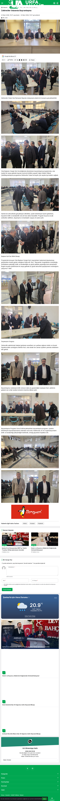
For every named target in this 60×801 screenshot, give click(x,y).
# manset (32, 523)
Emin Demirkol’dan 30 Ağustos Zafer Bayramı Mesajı (18, 705)
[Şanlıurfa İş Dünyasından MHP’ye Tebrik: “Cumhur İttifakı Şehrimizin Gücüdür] (15, 542)
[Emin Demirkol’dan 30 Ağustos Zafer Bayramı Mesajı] (30, 692)
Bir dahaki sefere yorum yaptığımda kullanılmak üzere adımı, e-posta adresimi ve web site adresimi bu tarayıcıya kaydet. (29, 585)
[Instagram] (32, 768)
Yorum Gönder (7, 589)
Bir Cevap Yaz (7, 560)
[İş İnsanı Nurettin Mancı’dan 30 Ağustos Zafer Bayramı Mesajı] (30, 721)
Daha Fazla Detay (30, 616)
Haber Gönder (7, 760)
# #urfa (25, 523)
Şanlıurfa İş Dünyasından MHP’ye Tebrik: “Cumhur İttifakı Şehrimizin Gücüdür (26, 647)
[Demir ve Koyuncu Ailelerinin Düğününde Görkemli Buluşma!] (44, 542)
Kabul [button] (44, 799)
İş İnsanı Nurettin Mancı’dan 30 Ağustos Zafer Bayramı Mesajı (21, 734)
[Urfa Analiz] (28, 4)
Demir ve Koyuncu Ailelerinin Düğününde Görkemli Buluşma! (20, 676)
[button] (54, 3)
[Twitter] (27, 768)
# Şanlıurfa (40, 523)
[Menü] (2, 3)
